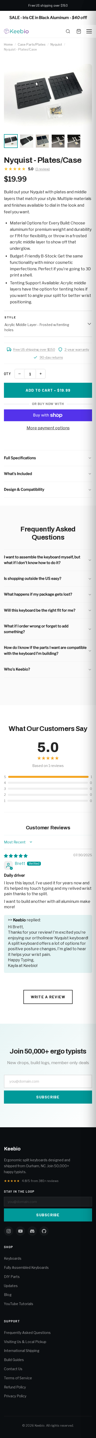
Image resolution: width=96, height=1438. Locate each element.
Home (8, 44)
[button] (48, 458)
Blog (8, 1294)
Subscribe (48, 1096)
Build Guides (14, 1360)
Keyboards (12, 1258)
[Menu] (89, 31)
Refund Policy (15, 1387)
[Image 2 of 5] (26, 141)
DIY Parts (12, 1276)
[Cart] (78, 31)
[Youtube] (20, 1231)
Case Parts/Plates (32, 44)
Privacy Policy (15, 1396)
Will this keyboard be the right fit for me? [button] (39, 610)
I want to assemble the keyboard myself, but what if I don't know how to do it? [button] (42, 560)
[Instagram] (8, 1231)
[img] (16, 856)
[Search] (67, 31)
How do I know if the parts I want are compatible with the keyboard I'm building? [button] (45, 650)
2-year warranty (76, 349)
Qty (7, 374)
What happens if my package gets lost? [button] (38, 594)
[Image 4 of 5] (58, 141)
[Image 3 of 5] (42, 141)
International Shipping (21, 1350)
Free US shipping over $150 (34, 349)
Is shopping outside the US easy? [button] (32, 578)
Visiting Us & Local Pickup (25, 1342)
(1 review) (42, 169)
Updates (11, 1286)
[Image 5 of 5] (74, 141)
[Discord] (32, 1231)
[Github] (44, 1231)
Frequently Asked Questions (27, 1332)
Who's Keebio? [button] (17, 669)
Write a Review (48, 996)
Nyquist (56, 44)
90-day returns (51, 357)
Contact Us (13, 1369)
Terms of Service (18, 1378)
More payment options (48, 428)
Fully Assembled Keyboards (26, 1267)
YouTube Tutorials (18, 1304)
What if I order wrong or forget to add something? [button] (36, 629)
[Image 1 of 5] (11, 141)
